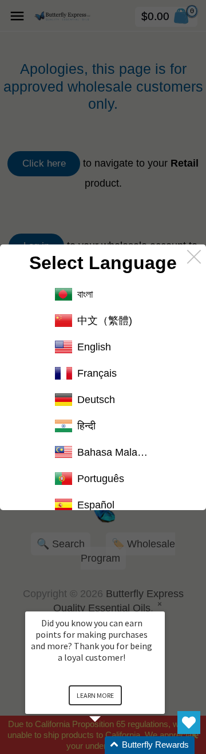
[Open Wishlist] (188, 722)
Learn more (95, 695)
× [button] (159, 603)
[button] (109, 745)
